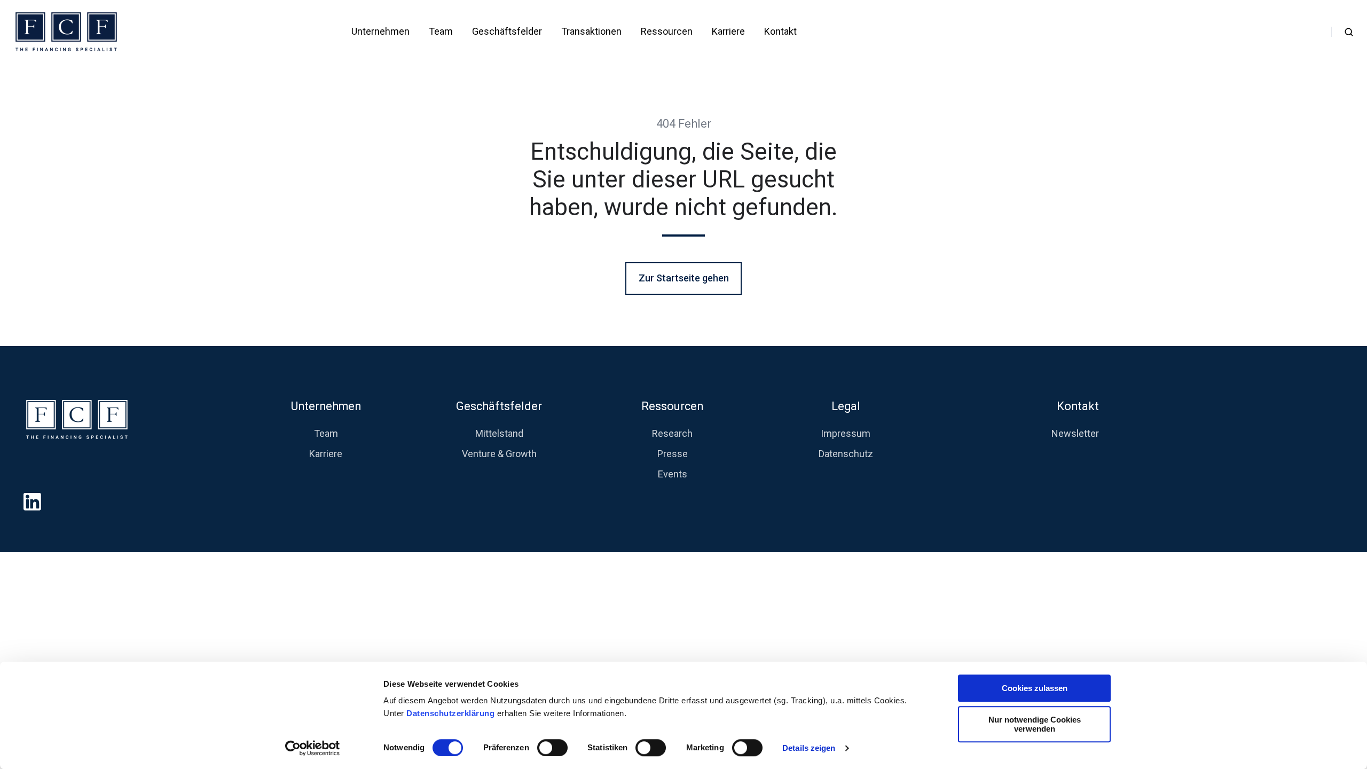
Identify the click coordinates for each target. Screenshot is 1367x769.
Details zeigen (808, 747)
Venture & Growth (499, 453)
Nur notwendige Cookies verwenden (1034, 724)
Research (672, 433)
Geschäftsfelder (507, 31)
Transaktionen (591, 31)
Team (441, 31)
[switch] (552, 747)
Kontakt (780, 31)
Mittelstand (499, 433)
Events (672, 474)
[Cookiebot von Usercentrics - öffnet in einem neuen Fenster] (312, 748)
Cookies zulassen (1034, 688)
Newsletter (1075, 433)
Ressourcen (667, 31)
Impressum (845, 433)
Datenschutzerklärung (451, 713)
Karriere (728, 31)
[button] (1349, 32)
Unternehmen (380, 31)
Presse (672, 453)
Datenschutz (846, 453)
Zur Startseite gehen (684, 278)
